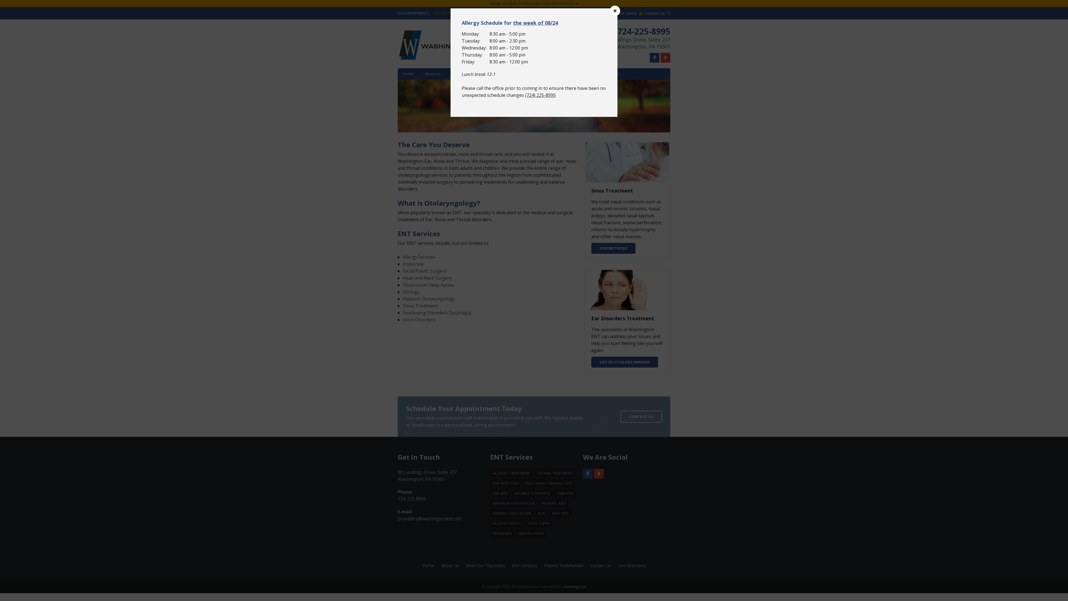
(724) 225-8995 (540, 95)
